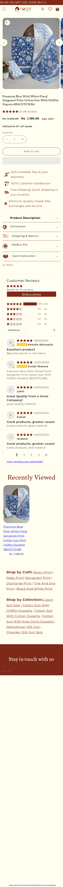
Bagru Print (42, 572)
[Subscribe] (59, 671)
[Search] (42, 9)
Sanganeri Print (38, 578)
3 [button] (31, 454)
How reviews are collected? (25, 461)
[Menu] (4, 9)
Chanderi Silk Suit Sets (24, 632)
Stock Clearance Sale (16, 872)
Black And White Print (34, 589)
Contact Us (10, 714)
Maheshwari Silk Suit (23, 627)
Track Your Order (13, 751)
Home (6, 811)
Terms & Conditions (15, 766)
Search (7, 706)
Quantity (8, 132)
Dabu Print (15, 578)
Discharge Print (19, 583)
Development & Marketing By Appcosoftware (37, 885)
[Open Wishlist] (50, 9)
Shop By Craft (11, 864)
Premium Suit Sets (15, 841)
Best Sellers (10, 818)
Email (8, 671)
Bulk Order (9, 729)
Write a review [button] (31, 294)
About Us (8, 721)
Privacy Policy (11, 781)
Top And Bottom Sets (16, 849)
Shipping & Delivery (15, 759)
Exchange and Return (16, 774)
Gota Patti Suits (13, 826)
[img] (25, 340)
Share (9, 264)
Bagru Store (14, 885)
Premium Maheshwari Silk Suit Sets (25, 856)
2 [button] (24, 454)
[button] (10, 111)
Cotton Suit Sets (13, 834)
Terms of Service (13, 789)
